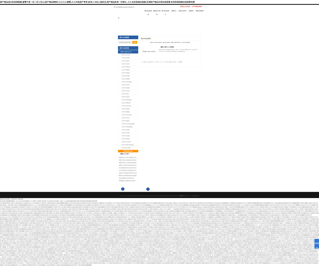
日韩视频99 (122, 257)
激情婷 (121, 211)
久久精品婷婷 (131, 207)
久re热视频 (102, 213)
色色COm (129, 205)
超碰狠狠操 (292, 211)
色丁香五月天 (300, 261)
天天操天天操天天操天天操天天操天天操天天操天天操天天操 (130, 209)
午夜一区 (282, 243)
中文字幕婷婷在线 (217, 261)
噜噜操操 (294, 245)
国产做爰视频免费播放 (44, 237)
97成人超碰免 (274, 207)
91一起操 (287, 241)
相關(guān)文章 (124, 153)
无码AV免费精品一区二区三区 (173, 233)
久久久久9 (139, 211)
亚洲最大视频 (276, 219)
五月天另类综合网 (224, 205)
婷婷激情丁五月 (51, 213)
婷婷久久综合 (151, 223)
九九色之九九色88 (181, 261)
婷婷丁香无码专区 (28, 255)
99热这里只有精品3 (247, 235)
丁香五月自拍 (7, 265)
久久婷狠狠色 (44, 241)
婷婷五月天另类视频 (153, 243)
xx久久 (119, 233)
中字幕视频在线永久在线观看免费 (194, 231)
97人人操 (57, 257)
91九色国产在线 (112, 215)
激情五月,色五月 (304, 251)
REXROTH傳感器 (126, 108)
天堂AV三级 (204, 203)
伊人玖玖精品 (150, 227)
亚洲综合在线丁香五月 (165, 223)
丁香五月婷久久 (130, 249)
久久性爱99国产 (211, 231)
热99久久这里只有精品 (69, 225)
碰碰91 (17, 225)
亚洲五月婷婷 (89, 263)
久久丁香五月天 (136, 231)
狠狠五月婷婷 (276, 243)
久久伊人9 (72, 239)
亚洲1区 (42, 255)
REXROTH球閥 (125, 93)
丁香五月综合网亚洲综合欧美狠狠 (113, 255)
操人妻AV (208, 229)
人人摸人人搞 (30, 227)
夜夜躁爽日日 (68, 213)
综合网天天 (216, 233)
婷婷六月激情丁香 (299, 249)
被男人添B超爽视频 (270, 231)
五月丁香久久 (41, 219)
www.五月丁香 (233, 261)
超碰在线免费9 (110, 243)
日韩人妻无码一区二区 (70, 259)
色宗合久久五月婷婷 (219, 231)
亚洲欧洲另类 (178, 229)
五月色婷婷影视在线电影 (195, 249)
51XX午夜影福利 (6, 207)
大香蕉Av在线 (90, 239)
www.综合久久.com (299, 253)
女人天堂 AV (100, 233)
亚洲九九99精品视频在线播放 (90, 253)
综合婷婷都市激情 (127, 261)
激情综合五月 (19, 235)
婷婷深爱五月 (309, 263)
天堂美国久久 (74, 235)
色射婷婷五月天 (162, 227)
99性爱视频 (119, 237)
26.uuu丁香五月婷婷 (118, 221)
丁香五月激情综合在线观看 (134, 223)
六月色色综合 (271, 245)
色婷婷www (46, 221)
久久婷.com (196, 261)
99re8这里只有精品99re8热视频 (67, 257)
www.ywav (243, 229)
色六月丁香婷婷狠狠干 (239, 219)
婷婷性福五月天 (183, 209)
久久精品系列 (315, 233)
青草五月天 (153, 213)
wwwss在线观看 (255, 249)
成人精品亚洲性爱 (70, 251)
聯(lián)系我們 (199, 10)
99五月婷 (223, 239)
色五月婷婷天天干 (290, 263)
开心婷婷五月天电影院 (200, 215)
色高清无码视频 (283, 247)
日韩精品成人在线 (122, 219)
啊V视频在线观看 (308, 249)
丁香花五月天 (85, 259)
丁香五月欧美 (24, 221)
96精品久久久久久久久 (289, 215)
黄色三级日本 (181, 221)
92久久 (224, 253)
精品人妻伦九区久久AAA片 (281, 227)
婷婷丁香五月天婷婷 (67, 227)
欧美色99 (163, 217)
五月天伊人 (278, 249)
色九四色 (47, 227)
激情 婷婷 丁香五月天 (72, 211)
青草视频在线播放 (240, 207)
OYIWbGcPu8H (224, 217)
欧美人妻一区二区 (276, 235)
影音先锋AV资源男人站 (252, 227)
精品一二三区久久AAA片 (236, 239)
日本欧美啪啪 (209, 253)
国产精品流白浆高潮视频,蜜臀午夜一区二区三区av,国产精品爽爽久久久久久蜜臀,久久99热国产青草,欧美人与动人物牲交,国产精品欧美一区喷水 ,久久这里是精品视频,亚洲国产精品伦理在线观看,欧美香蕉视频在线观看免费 (97, 2)
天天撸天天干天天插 (298, 233)
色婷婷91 (114, 209)
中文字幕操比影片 (267, 261)
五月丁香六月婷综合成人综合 (55, 239)
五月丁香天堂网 (155, 247)
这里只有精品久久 (177, 247)
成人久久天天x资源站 (34, 203)
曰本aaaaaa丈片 (277, 251)
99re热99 (8, 233)
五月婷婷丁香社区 (127, 211)
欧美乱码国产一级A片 (198, 245)
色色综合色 (44, 243)
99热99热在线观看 (168, 221)
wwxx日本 (77, 257)
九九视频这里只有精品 (131, 219)
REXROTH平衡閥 (126, 88)
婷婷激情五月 (122, 213)
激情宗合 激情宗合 (60, 213)
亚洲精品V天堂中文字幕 (42, 213)
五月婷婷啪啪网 (315, 235)
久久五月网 (272, 227)
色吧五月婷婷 (201, 263)
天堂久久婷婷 (166, 207)
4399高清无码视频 (44, 257)
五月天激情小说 (38, 263)
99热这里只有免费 (125, 239)
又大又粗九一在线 (165, 259)
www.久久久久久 (154, 205)
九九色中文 (148, 261)
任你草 (56, 243)
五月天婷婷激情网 (135, 221)
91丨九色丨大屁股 (296, 243)
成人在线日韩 (57, 247)
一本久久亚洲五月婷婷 (110, 263)
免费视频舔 (49, 259)
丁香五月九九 (85, 233)
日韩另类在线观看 (197, 251)
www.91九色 (197, 233)
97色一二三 (69, 219)
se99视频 (35, 213)
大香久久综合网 (22, 219)
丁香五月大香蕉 (265, 221)
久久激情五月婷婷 (7, 223)
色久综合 (139, 247)
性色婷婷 (130, 259)
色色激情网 (8, 259)
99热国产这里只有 (53, 211)
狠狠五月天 (161, 221)
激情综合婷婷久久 (268, 219)
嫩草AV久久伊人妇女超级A (62, 263)
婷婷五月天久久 (290, 233)
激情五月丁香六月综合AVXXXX (249, 211)
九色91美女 (59, 227)
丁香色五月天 (251, 259)
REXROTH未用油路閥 (127, 82)
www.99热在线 (141, 239)
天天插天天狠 (75, 227)
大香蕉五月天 (217, 239)
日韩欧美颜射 (189, 229)
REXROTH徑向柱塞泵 (127, 114)
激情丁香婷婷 (230, 253)
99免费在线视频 (200, 239)
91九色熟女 (176, 249)
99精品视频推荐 (114, 225)
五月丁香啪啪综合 (87, 243)
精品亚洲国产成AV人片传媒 (227, 219)
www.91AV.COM (161, 239)
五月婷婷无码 (111, 227)
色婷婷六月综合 (65, 239)
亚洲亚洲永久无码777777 (167, 249)
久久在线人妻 (111, 231)
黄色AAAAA (2, 233)
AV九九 (268, 207)
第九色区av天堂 (89, 203)
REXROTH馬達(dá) (126, 67)
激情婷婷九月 (75, 221)
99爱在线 (175, 221)
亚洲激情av (63, 251)
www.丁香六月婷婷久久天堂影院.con (38, 249)
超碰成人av (266, 211)
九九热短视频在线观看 (118, 229)
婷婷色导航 (270, 251)
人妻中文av (177, 255)
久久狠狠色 (254, 261)
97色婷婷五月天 (15, 211)
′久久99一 (275, 257)
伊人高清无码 (175, 257)
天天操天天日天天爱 (106, 225)
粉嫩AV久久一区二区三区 (89, 261)
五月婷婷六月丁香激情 (170, 225)
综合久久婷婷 (35, 217)
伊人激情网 (44, 253)
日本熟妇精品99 (141, 251)
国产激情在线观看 (109, 229)
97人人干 (242, 223)
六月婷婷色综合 (34, 219)
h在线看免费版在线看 (27, 213)
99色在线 (120, 207)
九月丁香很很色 (113, 233)
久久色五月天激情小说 (182, 203)
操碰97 (64, 219)
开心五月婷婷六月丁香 (76, 249)
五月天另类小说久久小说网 (301, 211)
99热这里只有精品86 (87, 219)
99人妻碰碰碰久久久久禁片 (142, 243)
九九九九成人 (275, 241)
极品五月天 (27, 257)
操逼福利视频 (6, 225)
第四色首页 (3, 205)
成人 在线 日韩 (225, 211)
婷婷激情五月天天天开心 (137, 205)
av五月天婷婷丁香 (115, 253)
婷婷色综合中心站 (57, 215)
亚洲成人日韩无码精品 (186, 211)
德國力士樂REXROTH (126, 51)
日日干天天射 (224, 255)
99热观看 (42, 205)
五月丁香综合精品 (76, 205)
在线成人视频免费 (48, 251)
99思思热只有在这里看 (213, 203)
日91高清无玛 (95, 263)
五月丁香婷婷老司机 (261, 215)
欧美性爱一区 (191, 259)
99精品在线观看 (10, 239)
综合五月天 (253, 209)
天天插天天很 (189, 239)
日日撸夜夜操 (124, 223)
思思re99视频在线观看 (177, 243)
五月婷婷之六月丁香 (30, 207)
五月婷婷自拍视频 (206, 249)
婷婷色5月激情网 (58, 255)
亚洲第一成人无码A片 (291, 237)
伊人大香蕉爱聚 (223, 227)
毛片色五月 (253, 237)
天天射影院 (254, 243)
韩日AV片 (118, 215)
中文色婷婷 (17, 247)
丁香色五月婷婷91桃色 (199, 225)
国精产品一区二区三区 (126, 215)
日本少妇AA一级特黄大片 (131, 253)
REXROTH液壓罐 (126, 129)
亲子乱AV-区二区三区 (286, 205)
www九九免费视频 (295, 205)
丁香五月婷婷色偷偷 (252, 215)
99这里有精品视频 (51, 217)
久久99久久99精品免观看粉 (96, 217)
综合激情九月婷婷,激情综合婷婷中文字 (96, 257)
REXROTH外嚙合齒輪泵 (127, 126)
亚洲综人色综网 (160, 241)
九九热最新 (251, 217)
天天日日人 (246, 207)
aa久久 (259, 221)
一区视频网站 (174, 253)
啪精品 (196, 263)
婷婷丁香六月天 (222, 241)
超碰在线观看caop (141, 261)
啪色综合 (20, 203)
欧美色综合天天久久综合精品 (47, 247)
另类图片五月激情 (213, 247)
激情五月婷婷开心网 (9, 261)
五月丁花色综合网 (74, 245)
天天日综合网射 (107, 203)
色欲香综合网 (279, 231)
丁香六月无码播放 (170, 227)
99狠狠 (159, 257)
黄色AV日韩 (223, 225)
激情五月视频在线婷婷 (244, 241)
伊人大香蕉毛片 (42, 203)
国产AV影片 (74, 265)
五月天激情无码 (95, 231)
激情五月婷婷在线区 (167, 219)
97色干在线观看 (6, 229)
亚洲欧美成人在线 (289, 209)
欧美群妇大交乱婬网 (34, 257)
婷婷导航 (183, 229)
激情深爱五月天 (305, 221)
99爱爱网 (293, 249)
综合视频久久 (150, 231)
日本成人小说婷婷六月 (34, 245)
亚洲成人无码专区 (56, 251)
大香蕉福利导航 (205, 247)
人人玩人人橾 (158, 249)
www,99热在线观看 (141, 227)
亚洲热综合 (116, 243)
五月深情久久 (108, 257)
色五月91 (223, 229)
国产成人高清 (230, 227)
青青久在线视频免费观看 (98, 229)
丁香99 (138, 219)
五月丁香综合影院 (249, 231)
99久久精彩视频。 (109, 213)
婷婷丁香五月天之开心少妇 (42, 261)
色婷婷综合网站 (12, 221)
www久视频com (101, 253)
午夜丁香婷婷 (3, 203)
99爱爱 (154, 241)
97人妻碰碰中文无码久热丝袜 (22, 251)
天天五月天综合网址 (114, 211)
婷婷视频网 (35, 239)
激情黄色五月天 (240, 203)
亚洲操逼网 (134, 261)
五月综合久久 (162, 251)
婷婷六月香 (227, 213)
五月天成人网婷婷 (209, 209)
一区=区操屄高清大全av (305, 243)
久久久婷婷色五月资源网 (5, 211)
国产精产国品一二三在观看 (294, 251)
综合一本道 (254, 235)
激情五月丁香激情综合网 (125, 243)
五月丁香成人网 (34, 237)
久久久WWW (129, 213)
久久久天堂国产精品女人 (57, 245)
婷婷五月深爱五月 (71, 261)
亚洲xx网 (217, 205)
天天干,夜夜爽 (102, 255)
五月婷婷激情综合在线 (276, 261)
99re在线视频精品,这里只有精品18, (164, 215)
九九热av (191, 245)
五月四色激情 (224, 223)
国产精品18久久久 (187, 223)
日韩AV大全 (96, 223)
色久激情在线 (203, 229)
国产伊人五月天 (141, 235)
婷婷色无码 (204, 231)
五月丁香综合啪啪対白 (285, 217)
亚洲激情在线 (14, 265)
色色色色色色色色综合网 (233, 259)
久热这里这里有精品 (26, 209)
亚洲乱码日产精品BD (213, 251)
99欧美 (217, 207)
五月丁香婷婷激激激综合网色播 (212, 215)
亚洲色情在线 (239, 243)
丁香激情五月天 (168, 235)
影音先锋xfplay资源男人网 (281, 245)
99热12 (228, 235)
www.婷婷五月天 (83, 257)
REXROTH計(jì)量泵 (126, 141)
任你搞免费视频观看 (35, 247)
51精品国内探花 (162, 205)
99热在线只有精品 (55, 203)
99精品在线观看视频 (245, 225)
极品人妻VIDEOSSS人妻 (38, 227)
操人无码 (258, 229)
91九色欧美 (45, 263)
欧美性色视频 (67, 245)
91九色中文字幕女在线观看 (130, 247)
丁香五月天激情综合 (92, 233)
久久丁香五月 (229, 263)
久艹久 (283, 223)
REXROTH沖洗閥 (126, 135)
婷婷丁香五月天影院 (233, 247)
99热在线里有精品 (194, 241)
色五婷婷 (290, 225)
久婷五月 (88, 215)
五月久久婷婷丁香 (242, 263)
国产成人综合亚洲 (298, 255)
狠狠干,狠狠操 (272, 229)
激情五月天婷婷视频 (102, 259)
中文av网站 (124, 259)
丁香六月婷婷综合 (66, 249)
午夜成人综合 (20, 249)
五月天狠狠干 (197, 227)
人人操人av (17, 241)
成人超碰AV (155, 227)
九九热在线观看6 (14, 207)
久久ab (146, 251)
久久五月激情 (59, 229)
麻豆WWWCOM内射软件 (154, 237)
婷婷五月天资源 (84, 249)
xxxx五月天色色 (289, 229)
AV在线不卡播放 (18, 245)
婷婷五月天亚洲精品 (297, 229)
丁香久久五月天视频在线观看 (218, 263)
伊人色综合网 (292, 235)
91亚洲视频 (304, 245)
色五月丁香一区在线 (215, 229)
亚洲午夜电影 (227, 233)
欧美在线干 (268, 255)
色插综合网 (311, 221)
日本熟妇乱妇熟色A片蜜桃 (42, 211)
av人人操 (196, 209)
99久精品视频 (11, 255)
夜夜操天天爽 (83, 231)
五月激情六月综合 (113, 219)
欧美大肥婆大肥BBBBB (144, 233)
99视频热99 (218, 255)
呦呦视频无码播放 (64, 203)
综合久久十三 (191, 209)
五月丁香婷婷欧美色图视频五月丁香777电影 (235, 231)
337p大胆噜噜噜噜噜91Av (305, 235)
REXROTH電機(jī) (126, 111)
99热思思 (230, 205)
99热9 (134, 237)
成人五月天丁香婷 (120, 247)
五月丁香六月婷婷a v (232, 255)
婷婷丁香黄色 (23, 247)
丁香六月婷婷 (186, 257)
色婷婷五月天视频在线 (99, 203)
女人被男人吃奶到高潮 (194, 217)
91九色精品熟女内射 (245, 245)
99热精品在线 (185, 245)
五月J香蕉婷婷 (168, 217)
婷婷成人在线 (229, 241)
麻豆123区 (34, 211)
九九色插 (29, 247)
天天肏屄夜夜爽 (246, 257)
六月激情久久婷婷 (265, 229)
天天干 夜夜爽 (39, 253)
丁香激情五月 (152, 215)
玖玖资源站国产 (22, 207)
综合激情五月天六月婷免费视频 (109, 237)
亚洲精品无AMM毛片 (227, 249)
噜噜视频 (283, 229)
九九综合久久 (178, 227)
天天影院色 (157, 253)
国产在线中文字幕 (260, 209)
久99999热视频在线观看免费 (206, 233)
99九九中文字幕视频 (310, 205)
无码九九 (308, 213)
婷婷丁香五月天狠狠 (4, 245)
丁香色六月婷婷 (175, 219)
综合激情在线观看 (94, 255)
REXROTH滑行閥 (126, 85)
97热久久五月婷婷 (87, 213)
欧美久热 (55, 205)
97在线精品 (186, 263)
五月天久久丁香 (27, 233)
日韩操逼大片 (98, 211)
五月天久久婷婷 (183, 233)
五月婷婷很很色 (178, 245)
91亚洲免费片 (222, 213)
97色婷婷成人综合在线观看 (216, 249)
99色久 (4, 263)
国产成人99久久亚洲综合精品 (110, 207)
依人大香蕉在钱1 (95, 213)
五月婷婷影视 (202, 223)
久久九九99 (27, 259)
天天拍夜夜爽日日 (233, 203)
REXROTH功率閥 (126, 132)
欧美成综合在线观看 (184, 219)
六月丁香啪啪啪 (50, 225)
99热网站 (249, 249)
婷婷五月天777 (243, 213)
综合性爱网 (28, 229)
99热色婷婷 (162, 235)
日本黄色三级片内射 (139, 207)
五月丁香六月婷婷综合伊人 (63, 209)
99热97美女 (201, 209)
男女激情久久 (156, 209)
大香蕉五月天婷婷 (21, 215)
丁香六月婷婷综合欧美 (52, 241)
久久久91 (121, 241)
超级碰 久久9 (117, 231)
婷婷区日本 (12, 225)
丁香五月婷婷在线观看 (33, 235)
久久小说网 (245, 251)
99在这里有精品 (154, 261)
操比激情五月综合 (216, 223)
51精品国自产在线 (37, 243)
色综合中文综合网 (291, 227)
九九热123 (271, 205)
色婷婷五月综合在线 (28, 239)
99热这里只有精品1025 (309, 217)
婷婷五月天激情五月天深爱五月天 (82, 255)
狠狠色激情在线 (67, 265)
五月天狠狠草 (240, 235)
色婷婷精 (139, 229)
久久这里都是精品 (190, 255)
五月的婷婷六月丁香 (62, 243)
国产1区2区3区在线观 (77, 219)
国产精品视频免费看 (274, 225)
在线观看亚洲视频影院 (36, 233)
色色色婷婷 (298, 245)
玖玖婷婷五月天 (308, 215)
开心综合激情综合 (304, 241)
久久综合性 (23, 227)
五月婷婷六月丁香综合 (110, 247)
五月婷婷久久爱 (300, 219)
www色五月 (164, 231)
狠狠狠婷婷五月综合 (161, 213)
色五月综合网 (243, 227)
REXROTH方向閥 (126, 55)
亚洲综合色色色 (141, 253)
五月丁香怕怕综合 (271, 249)
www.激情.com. (253, 257)
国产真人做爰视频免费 (293, 203)
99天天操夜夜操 (76, 231)
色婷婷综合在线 (285, 231)
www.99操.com (48, 245)
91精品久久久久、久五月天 (257, 225)
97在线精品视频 (195, 223)
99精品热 (314, 259)
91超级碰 (305, 229)
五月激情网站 (248, 239)
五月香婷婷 (144, 255)
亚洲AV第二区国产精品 (165, 253)
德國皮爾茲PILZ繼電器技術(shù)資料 (127, 180)
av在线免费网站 (241, 255)
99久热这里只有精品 (193, 235)
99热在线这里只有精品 (44, 235)
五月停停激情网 (261, 235)
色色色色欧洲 (209, 223)
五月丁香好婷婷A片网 (262, 207)
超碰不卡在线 (281, 241)
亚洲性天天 (303, 263)
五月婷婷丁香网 (257, 263)
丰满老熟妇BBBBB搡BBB (274, 221)
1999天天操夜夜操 (148, 207)
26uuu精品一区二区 (58, 225)
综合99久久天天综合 (259, 259)
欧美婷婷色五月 (192, 213)
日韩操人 (191, 257)
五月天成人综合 (189, 251)
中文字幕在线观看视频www (278, 259)
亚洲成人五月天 (16, 263)
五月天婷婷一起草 (62, 261)
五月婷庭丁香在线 (119, 261)
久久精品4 (260, 261)
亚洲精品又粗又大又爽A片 (292, 223)
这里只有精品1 (124, 231)
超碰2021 (248, 247)
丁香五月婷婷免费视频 (78, 253)
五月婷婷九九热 (254, 247)
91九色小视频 (215, 213)
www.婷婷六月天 (248, 233)
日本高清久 (139, 213)
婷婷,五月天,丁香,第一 (145, 219)
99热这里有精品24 (98, 239)
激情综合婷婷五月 (92, 237)
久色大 (127, 257)
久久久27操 (235, 249)
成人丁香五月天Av (104, 215)
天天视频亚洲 (223, 215)
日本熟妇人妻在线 (181, 251)
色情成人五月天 (74, 213)
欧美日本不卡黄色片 (54, 221)
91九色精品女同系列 (206, 207)
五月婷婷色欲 (83, 203)
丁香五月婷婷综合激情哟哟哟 (176, 259)
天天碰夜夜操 (199, 247)
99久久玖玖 (152, 233)
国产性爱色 (130, 231)
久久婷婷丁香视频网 (246, 243)
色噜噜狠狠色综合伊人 (194, 237)
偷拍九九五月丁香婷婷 (223, 247)
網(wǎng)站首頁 (148, 11)
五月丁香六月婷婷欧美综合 (135, 203)
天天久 (280, 225)
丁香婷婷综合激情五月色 (29, 253)
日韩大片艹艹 (23, 263)
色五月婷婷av (18, 261)
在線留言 (191, 10)
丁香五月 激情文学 (48, 223)
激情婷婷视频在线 (255, 239)
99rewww (186, 221)
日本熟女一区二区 (311, 227)
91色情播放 (310, 255)
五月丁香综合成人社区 (136, 215)
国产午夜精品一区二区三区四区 (28, 261)
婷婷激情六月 (96, 235)
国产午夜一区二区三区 (274, 213)
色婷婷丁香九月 (240, 209)
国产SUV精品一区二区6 (294, 241)
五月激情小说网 (223, 221)
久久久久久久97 (281, 239)
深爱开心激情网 (243, 221)
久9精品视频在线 (103, 231)
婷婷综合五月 (119, 263)
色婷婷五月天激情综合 (238, 253)
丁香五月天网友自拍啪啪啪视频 (84, 265)
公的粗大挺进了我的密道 (193, 243)
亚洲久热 (81, 213)
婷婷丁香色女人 (169, 213)
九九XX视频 (86, 241)
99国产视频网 (199, 213)
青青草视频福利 (22, 229)
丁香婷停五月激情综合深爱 (132, 235)
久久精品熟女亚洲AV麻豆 (218, 209)
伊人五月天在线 (280, 211)
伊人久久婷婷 (149, 247)
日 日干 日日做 (247, 209)
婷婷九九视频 (156, 235)
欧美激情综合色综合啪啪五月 (260, 217)
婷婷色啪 (297, 235)
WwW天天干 (169, 239)
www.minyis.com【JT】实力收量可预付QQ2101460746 (12, 217)
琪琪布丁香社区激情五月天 (55, 237)
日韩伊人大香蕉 (14, 203)
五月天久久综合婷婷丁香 (261, 223)
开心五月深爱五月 (299, 247)
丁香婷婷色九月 (66, 255)
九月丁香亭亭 (92, 209)
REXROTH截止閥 (126, 61)
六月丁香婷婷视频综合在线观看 (112, 241)
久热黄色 (49, 203)
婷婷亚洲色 (144, 241)
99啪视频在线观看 (9, 231)
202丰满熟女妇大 (147, 213)
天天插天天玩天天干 (41, 259)
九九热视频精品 (238, 211)
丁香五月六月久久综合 (183, 215)
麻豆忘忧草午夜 (216, 221)
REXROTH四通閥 (126, 76)
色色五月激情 (163, 233)
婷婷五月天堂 (285, 261)
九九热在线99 (135, 259)
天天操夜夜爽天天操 (161, 245)
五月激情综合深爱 (296, 213)
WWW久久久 (173, 223)
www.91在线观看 (164, 255)
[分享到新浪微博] (191, 186)
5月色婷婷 (313, 219)
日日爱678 (310, 229)
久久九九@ (80, 247)
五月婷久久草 (175, 217)
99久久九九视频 (236, 245)
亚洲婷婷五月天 (42, 225)
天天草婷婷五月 (124, 233)
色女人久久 (11, 245)
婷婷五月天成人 (314, 209)
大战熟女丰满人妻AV (156, 259)
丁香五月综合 (176, 205)
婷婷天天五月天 (168, 257)
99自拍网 (28, 219)
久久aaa (148, 217)
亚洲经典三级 (182, 249)
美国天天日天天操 (31, 263)
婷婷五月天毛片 (46, 229)
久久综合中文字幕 (20, 253)
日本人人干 (5, 257)
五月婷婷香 (155, 239)
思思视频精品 (178, 211)
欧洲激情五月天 (87, 207)
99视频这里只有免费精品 (230, 209)
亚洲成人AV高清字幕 (297, 239)
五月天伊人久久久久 (208, 235)
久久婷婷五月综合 (156, 211)
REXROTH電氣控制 (126, 102)
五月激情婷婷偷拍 (90, 223)
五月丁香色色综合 (198, 255)
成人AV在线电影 (138, 241)
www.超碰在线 (15, 259)
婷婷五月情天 (96, 251)
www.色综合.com (99, 209)
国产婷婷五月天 (238, 237)
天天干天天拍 (26, 249)
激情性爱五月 (194, 211)
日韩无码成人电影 (271, 223)
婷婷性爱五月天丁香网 (279, 215)
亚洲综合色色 (308, 237)
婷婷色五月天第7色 (242, 249)
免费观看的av (13, 235)
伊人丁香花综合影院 (209, 239)
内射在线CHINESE (124, 203)
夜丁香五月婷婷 (263, 239)
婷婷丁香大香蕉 (269, 215)
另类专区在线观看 (96, 219)
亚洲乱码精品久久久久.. (125, 217)
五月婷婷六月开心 (57, 207)
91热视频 (106, 249)
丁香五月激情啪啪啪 (125, 245)
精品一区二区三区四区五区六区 (245, 205)
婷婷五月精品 (102, 263)
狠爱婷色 (144, 217)
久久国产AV (89, 231)
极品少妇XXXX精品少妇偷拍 (69, 217)
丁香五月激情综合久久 (293, 207)
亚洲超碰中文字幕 (65, 237)
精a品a (199, 207)
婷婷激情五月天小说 (146, 203)
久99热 (246, 219)
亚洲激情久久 (232, 211)
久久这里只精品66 (53, 235)
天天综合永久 (237, 227)
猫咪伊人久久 (229, 251)
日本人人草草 (124, 255)
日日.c (84, 215)
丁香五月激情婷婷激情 (257, 233)
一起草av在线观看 (126, 263)
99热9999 (142, 221)
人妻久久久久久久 (163, 209)
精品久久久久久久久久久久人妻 (275, 263)
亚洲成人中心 (312, 207)
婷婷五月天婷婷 (202, 243)
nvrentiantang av (237, 225)
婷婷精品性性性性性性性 (308, 261)
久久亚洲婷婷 (233, 235)
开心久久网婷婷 (312, 241)
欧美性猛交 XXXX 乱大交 (25, 237)
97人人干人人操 (36, 205)
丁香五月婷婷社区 (40, 221)
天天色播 (179, 253)
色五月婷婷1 (87, 217)
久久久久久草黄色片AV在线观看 (24, 265)
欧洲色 (112, 221)
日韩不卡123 (173, 207)
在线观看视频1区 (50, 249)
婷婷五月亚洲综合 (65, 247)
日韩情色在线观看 (162, 229)
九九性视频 (178, 231)
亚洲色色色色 (110, 259)
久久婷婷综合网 (117, 239)
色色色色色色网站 (36, 209)
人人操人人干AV (195, 229)
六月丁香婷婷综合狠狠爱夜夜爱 (252, 203)
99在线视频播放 (146, 205)
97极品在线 (253, 245)
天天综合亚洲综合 (202, 211)
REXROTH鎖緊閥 (126, 79)
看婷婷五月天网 (221, 251)
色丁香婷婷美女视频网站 (281, 255)
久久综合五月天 (307, 253)
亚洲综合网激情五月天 (158, 207)
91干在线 (18, 221)
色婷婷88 (280, 253)
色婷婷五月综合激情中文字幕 (165, 243)
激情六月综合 (178, 225)
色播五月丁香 (13, 249)
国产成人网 (191, 225)
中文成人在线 (266, 225)
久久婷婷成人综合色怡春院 (220, 235)
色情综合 (194, 239)
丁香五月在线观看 (62, 241)
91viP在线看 (81, 221)
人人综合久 (265, 251)
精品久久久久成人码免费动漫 (291, 259)
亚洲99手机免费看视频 (141, 257)
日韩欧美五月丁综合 (115, 245)
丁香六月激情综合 (294, 217)
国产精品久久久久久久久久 (25, 211)
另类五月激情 (205, 251)
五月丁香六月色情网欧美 (192, 207)
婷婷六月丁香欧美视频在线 (235, 229)
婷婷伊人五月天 (288, 239)
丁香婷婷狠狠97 (241, 247)
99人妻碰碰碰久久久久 (50, 219)
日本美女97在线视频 (92, 245)
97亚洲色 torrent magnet (151, 257)
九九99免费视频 (217, 211)
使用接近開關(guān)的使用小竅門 (126, 178)
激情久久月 (234, 251)
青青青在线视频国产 (130, 225)
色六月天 (293, 253)
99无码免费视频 (275, 247)
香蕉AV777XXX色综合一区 (287, 221)
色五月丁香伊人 (290, 247)
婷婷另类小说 (253, 223)
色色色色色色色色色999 (49, 231)
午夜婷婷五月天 (253, 207)
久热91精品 (278, 229)
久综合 (311, 257)
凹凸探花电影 (192, 205)
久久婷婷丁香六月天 (192, 203)
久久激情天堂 (213, 237)
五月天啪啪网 (230, 245)
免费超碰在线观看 (243, 215)
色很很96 (313, 213)
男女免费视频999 (160, 225)
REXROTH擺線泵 (126, 120)
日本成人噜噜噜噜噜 (183, 205)
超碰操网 (153, 263)
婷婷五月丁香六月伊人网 (301, 227)
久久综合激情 (147, 263)
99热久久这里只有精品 (166, 203)
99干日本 (273, 255)
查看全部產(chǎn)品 (128, 151)
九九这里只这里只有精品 (73, 203)
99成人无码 (107, 253)
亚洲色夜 (141, 245)
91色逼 (226, 229)
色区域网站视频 (51, 253)
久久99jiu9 (133, 243)
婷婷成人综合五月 (43, 217)
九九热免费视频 (217, 217)
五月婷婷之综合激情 (137, 255)
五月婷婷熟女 (266, 227)
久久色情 (57, 265)
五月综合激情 (56, 223)
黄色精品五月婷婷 (49, 205)
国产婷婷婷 (110, 239)
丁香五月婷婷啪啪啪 (83, 245)
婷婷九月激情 (191, 227)
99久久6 (132, 241)
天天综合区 (302, 205)
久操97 (166, 251)
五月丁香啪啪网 (185, 253)
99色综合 (247, 255)
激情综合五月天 (59, 217)
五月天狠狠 (123, 249)
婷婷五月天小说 (168, 247)
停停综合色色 (29, 217)
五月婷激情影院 (222, 245)
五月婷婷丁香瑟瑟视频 (19, 231)
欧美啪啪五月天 (269, 203)
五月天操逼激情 (265, 213)
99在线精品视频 (78, 215)
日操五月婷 (118, 249)
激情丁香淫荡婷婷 (31, 221)
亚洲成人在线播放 (134, 245)
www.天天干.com (171, 231)
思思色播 (315, 263)
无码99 (202, 219)
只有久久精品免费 (104, 223)
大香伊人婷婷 (33, 251)
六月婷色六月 (16, 205)
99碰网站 (300, 223)
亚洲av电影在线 (122, 225)
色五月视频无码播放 (94, 241)
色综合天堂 (69, 221)
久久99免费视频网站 (4, 235)
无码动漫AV (159, 219)
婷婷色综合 (216, 227)
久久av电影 (183, 231)
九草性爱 (188, 249)
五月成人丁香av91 (230, 237)
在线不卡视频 (306, 247)
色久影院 (95, 247)
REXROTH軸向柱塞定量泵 (128, 144)
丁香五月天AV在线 (107, 209)
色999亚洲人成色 (11, 227)
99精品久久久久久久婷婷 (164, 261)
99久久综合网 (269, 247)
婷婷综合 (213, 207)
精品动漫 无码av (80, 217)
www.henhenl (113, 251)
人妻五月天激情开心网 (71, 241)
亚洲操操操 (313, 237)
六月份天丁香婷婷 (36, 255)
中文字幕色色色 (288, 219)
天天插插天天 (26, 203)
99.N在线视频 (231, 221)
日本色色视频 (183, 239)
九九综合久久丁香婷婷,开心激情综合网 (302, 209)
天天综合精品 (268, 209)
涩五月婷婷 (235, 205)
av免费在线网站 (50, 243)
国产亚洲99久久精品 (221, 237)
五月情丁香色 (123, 205)
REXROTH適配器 (126, 70)
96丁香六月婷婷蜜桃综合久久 (130, 229)
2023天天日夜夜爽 (107, 217)
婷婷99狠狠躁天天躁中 (183, 237)
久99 (243, 239)
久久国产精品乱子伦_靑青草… (151, 221)
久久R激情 (175, 235)
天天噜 (202, 257)
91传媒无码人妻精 (70, 207)
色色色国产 (260, 227)
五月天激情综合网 (230, 215)
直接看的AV (162, 247)
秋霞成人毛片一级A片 (127, 237)
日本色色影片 (203, 217)
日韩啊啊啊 (236, 213)
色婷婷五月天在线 (170, 229)
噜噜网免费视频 (23, 205)
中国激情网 (215, 257)
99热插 (270, 257)
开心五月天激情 (35, 231)
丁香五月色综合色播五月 (194, 219)
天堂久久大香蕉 (263, 249)
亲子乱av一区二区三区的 (82, 211)
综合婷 (162, 257)
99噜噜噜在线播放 (106, 211)
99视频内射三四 (311, 211)
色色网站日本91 (233, 233)
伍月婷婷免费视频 (67, 205)
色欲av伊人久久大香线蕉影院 (269, 233)
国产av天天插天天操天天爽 (210, 219)
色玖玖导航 (90, 247)
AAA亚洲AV (240, 251)
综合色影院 (279, 257)
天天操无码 (286, 211)
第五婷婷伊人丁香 (170, 245)
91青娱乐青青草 (100, 221)
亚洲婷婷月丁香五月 (237, 257)
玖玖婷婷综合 (3, 259)
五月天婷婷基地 (260, 211)
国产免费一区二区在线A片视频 (142, 225)
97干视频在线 (300, 257)
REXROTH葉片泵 (126, 117)
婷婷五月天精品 (249, 263)
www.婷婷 (63, 207)
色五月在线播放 (12, 243)
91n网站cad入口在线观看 (33, 225)
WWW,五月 (5, 241)
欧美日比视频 (26, 245)
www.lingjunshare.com (204, 237)
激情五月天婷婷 (84, 237)
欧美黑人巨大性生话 (285, 249)
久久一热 (237, 215)
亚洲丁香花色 (79, 209)
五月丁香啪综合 (232, 217)
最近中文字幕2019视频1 (26, 241)
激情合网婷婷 (69, 231)
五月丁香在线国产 (273, 253)
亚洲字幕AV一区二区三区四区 (206, 261)
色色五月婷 (101, 241)
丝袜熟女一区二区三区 (280, 237)
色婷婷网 (199, 203)
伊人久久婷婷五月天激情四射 (277, 209)
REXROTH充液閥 (126, 58)
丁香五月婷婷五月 (99, 249)
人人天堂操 (117, 205)
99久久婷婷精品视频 (62, 211)
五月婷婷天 (258, 245)
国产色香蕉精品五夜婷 (22, 223)
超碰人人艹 (18, 227)
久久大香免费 (144, 231)
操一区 (109, 223)
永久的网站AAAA (216, 225)
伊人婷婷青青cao (157, 231)
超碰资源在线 (225, 259)
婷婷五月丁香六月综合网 (265, 241)
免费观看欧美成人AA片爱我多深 (91, 227)
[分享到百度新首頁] (195, 186)
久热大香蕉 (156, 223)
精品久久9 (192, 263)
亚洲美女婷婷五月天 (79, 207)
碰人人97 (185, 259)
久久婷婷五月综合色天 (44, 239)
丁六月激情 (60, 205)
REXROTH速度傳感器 (127, 99)
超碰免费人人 (44, 265)
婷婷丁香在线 (72, 209)
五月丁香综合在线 (103, 227)
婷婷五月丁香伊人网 (92, 259)
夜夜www (221, 233)
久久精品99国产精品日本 (194, 221)
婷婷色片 (8, 203)
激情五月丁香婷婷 (284, 235)
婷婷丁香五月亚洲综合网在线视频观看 (43, 207)
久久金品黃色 (230, 225)
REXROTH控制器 (126, 138)
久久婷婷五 (301, 217)
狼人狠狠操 (105, 239)
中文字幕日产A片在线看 (183, 235)
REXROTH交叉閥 (126, 90)
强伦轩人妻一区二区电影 (295, 231)
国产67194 (182, 255)
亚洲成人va (285, 225)
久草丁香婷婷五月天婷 (134, 233)
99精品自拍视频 (103, 235)
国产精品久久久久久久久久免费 (130, 251)
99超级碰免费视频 (312, 251)
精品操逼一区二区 (173, 251)
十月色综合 (227, 239)
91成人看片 (70, 263)
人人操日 (310, 239)
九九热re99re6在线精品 (172, 237)
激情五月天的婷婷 (14, 229)
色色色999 (150, 241)
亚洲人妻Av (111, 261)
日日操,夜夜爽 (265, 245)
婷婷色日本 (14, 223)
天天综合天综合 (51, 263)
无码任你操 (79, 243)
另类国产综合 (173, 263)
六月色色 (30, 223)
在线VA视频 (191, 215)
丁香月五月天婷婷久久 (184, 217)
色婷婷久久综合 (3, 237)
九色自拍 (5, 253)
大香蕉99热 (260, 253)
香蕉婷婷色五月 (261, 247)
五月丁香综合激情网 (94, 215)
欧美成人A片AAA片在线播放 (104, 245)
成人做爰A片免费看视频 (12, 219)
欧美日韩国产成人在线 (48, 215)
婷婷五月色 (11, 209)
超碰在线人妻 (175, 215)
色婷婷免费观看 (175, 239)
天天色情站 (82, 263)
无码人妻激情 (85, 209)
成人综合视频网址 (138, 249)
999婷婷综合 (77, 237)
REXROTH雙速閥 (126, 73)
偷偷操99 (85, 247)
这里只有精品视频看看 (223, 203)
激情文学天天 (203, 259)
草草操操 (217, 245)
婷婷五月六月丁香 (36, 265)
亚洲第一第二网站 (148, 209)
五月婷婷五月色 (127, 221)
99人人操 (250, 261)
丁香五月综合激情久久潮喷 (58, 259)
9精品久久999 (174, 261)
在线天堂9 (103, 219)
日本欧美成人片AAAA (217, 243)
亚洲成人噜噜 (120, 251)
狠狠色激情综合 (208, 225)
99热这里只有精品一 (224, 207)
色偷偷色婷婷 (290, 255)
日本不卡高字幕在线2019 (37, 229)
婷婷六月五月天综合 (261, 243)
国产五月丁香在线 (246, 237)
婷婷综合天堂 (43, 209)
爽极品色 (247, 223)
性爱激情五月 (164, 237)
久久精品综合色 (52, 227)
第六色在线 (134, 213)
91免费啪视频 (264, 263)
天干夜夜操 (285, 207)
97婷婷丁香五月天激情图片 (91, 221)
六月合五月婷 (218, 259)
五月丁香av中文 (111, 249)
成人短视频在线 (268, 259)
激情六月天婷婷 (143, 223)
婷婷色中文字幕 (259, 237)
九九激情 (20, 213)
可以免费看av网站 (226, 261)
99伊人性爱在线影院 (53, 261)
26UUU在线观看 (189, 261)
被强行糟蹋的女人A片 (79, 251)
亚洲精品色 (237, 221)
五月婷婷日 (21, 257)
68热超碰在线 (184, 227)
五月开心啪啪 (276, 217)
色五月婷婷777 (277, 205)
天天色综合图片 (287, 243)
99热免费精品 (250, 213)
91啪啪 (118, 257)
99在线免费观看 (253, 253)
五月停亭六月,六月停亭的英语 (207, 227)
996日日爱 (280, 207)
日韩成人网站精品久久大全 (207, 221)
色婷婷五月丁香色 (4, 255)
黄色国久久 (197, 253)
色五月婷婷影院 (50, 265)
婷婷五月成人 (16, 237)
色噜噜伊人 (251, 251)
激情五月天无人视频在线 (85, 205)
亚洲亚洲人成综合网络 (136, 217)
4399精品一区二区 (66, 229)
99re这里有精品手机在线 (12, 213)
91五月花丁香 (179, 223)
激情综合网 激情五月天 (76, 233)
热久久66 (219, 219)
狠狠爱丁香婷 (169, 205)
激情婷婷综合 (171, 255)
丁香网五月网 (206, 245)
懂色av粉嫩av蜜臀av (153, 251)
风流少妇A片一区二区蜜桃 (81, 239)
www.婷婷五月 (273, 211)
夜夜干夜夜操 (306, 223)
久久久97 (72, 255)
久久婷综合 (42, 245)
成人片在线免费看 (23, 225)
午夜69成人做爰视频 (299, 215)
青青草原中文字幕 (40, 223)
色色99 (180, 257)
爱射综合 (49, 209)
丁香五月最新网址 (297, 221)
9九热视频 (5, 221)
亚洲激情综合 (241, 233)
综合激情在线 (270, 243)
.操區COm (53, 229)
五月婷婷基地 (132, 257)
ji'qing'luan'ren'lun (146, 229)
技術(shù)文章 (182, 10)
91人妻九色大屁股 (244, 259)
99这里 (7, 209)
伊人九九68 (57, 253)
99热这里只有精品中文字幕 (299, 225)
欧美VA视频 (107, 221)
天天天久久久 (206, 213)
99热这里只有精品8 (66, 233)
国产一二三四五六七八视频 (67, 253)
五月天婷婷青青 (95, 205)
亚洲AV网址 (58, 233)
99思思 (232, 213)
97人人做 (143, 247)
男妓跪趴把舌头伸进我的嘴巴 (142, 237)
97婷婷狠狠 (289, 213)
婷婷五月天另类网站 (251, 229)
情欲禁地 (159, 203)
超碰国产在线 (22, 259)
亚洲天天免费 (78, 259)
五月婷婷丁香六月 (134, 239)
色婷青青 (114, 257)
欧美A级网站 (197, 259)
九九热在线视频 (180, 263)
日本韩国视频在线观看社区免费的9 (260, 205)
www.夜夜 (90, 235)
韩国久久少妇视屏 (103, 243)
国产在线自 (281, 219)
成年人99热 (81, 227)
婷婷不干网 (270, 217)
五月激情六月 (191, 233)
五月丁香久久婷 (18, 209)
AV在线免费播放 (251, 219)
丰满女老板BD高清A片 (272, 239)
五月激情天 (174, 203)
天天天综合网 (312, 223)
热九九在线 (305, 239)
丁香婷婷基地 (283, 213)
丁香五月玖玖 (12, 241)
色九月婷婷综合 (149, 235)
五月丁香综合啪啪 (36, 241)
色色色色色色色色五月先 (262, 257)
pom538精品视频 (258, 213)
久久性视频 (234, 263)
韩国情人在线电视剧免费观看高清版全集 (92, 225)
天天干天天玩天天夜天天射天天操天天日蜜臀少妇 (71, 223)
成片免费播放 (297, 263)
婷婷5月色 (212, 245)
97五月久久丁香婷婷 (287, 257)
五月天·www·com (103, 205)
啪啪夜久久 (116, 213)
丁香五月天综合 (153, 229)
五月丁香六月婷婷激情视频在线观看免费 (116, 235)
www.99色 (130, 255)
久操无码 (289, 245)
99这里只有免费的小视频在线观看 (78, 229)
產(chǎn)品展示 (165, 11)
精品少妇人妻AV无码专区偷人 (120, 227)
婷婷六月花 (203, 253)
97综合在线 (202, 205)
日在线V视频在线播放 (303, 207)
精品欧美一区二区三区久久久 (17, 233)
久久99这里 (192, 253)
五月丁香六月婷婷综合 (181, 207)
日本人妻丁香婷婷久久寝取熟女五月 (25, 243)
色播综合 (158, 233)
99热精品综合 (285, 251)
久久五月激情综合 (310, 225)
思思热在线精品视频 (146, 211)
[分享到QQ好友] (188, 191)
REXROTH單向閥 (126, 64)
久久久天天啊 (153, 225)
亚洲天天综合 (90, 229)
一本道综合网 (10, 205)
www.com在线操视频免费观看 (101, 261)
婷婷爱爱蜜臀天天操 (37, 215)
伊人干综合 (185, 243)
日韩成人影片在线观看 (255, 241)
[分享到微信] (188, 186)
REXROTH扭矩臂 (126, 96)
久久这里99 (99, 237)
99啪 (210, 213)
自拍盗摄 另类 (77, 263)
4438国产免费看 (307, 259)
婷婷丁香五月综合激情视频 (98, 207)
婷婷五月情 (9, 237)
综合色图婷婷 (236, 241)
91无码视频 (153, 203)
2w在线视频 (303, 213)
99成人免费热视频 (118, 259)
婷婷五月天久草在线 (72, 243)
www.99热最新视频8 (12, 215)
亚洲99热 (197, 205)
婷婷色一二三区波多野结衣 (174, 209)
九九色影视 (256, 231)
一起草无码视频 (262, 231)
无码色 (33, 223)
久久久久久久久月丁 (116, 223)
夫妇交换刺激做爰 (292, 261)
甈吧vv (107, 219)
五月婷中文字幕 (185, 225)
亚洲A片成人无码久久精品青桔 (167, 211)
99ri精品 (294, 219)
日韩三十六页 (12, 257)
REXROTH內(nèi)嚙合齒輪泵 (128, 123)
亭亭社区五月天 (148, 239)
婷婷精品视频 (34, 259)
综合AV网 (42, 231)
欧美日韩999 (4, 227)
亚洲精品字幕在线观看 (283, 203)
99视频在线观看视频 (149, 253)
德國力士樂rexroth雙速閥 (167, 47)
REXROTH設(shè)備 (126, 105)
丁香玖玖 (294, 257)
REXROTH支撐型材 (126, 147)
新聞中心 (173, 10)
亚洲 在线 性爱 (62, 221)
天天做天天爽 (232, 207)
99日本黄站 (134, 211)
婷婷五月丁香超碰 (116, 217)
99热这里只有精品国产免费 (242, 217)
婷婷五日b (29, 205)
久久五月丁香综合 (116, 203)
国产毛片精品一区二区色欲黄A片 (181, 213)
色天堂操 (72, 237)
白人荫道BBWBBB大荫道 (313, 231)
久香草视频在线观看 (260, 255)
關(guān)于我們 (156, 11)
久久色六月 (300, 259)
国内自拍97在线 (208, 263)
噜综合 (83, 223)
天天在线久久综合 (78, 225)
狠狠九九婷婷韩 (58, 249)
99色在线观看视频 (51, 233)
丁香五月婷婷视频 (209, 257)
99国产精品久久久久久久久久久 (206, 241)
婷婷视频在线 (268, 235)
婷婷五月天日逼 (39, 251)
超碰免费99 (6, 243)
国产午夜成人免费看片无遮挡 (305, 203)
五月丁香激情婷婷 (73, 247)
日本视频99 (25, 235)
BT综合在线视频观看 (210, 205)
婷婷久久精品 (279, 223)
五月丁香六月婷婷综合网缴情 (229, 243)
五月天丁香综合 (145, 215)
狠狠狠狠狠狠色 (209, 211)
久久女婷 (275, 203)
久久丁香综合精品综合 (253, 221)
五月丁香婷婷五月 (260, 219)
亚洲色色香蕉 (92, 211)
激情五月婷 (201, 235)
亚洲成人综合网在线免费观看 (68, 215)
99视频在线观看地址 (132, 227)
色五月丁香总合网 (19, 255)
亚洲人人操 (265, 253)
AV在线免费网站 (11, 253)
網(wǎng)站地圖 (160, 195)
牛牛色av (205, 255)
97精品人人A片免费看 (105, 251)
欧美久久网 (53, 209)
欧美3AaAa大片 (110, 205)
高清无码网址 (92, 249)
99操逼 (14, 251)
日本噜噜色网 (9, 263)
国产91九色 (125, 207)
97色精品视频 (51, 257)
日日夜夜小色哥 (58, 219)
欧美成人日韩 (262, 203)
